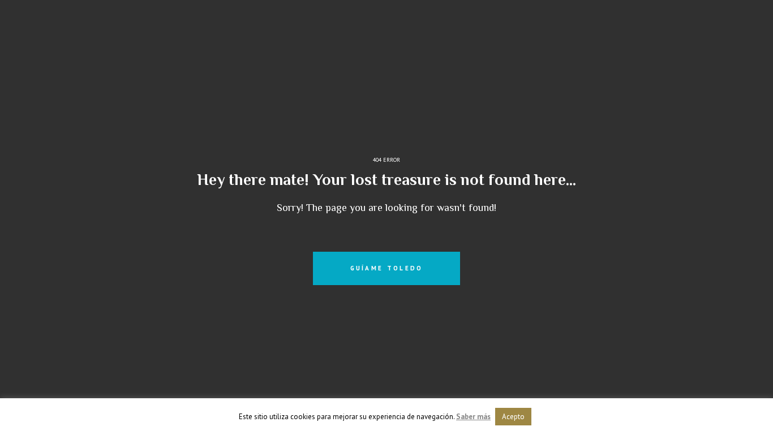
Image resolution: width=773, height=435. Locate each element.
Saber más (473, 416)
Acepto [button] (513, 416)
